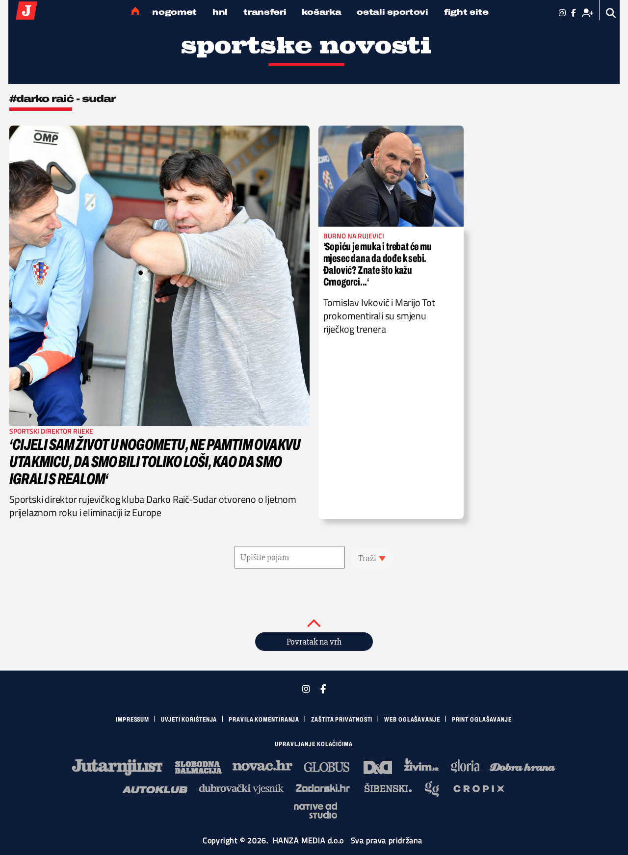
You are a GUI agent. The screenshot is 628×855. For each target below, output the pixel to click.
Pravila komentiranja (264, 719)
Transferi (264, 12)
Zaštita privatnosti (341, 719)
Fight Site (466, 12)
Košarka (321, 12)
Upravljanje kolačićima (314, 744)
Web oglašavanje (412, 719)
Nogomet (174, 12)
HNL (220, 12)
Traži (367, 558)
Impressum (132, 719)
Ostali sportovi (392, 12)
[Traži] (611, 13)
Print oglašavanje (482, 719)
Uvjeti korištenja (189, 719)
